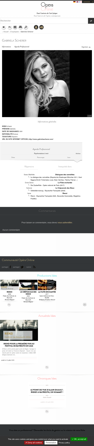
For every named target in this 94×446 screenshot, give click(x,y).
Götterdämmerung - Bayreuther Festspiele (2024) (48, 190)
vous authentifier (65, 223)
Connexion (36, 27)
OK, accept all (79, 439)
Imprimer (85, 47)
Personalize (51, 443)
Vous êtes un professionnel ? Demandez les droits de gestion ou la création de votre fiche (47, 430)
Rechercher (26, 27)
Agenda (15, 27)
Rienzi (65, 193)
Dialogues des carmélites (64, 174)
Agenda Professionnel (21, 46)
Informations (6, 46)
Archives (78, 154)
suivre (28, 267)
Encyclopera (14, 32)
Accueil (5, 32)
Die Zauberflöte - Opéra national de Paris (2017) (47, 185)
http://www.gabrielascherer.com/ (41, 139)
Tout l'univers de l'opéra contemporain (47, 16)
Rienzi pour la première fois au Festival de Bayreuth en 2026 (19, 345)
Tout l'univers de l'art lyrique (47, 13)
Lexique (20, 27)
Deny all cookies (34, 443)
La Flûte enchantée (65, 182)
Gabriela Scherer (27, 32)
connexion (86, 2)
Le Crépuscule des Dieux (64, 188)
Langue (9, 27)
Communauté (41, 27)
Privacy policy (64, 443)
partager (5, 267)
